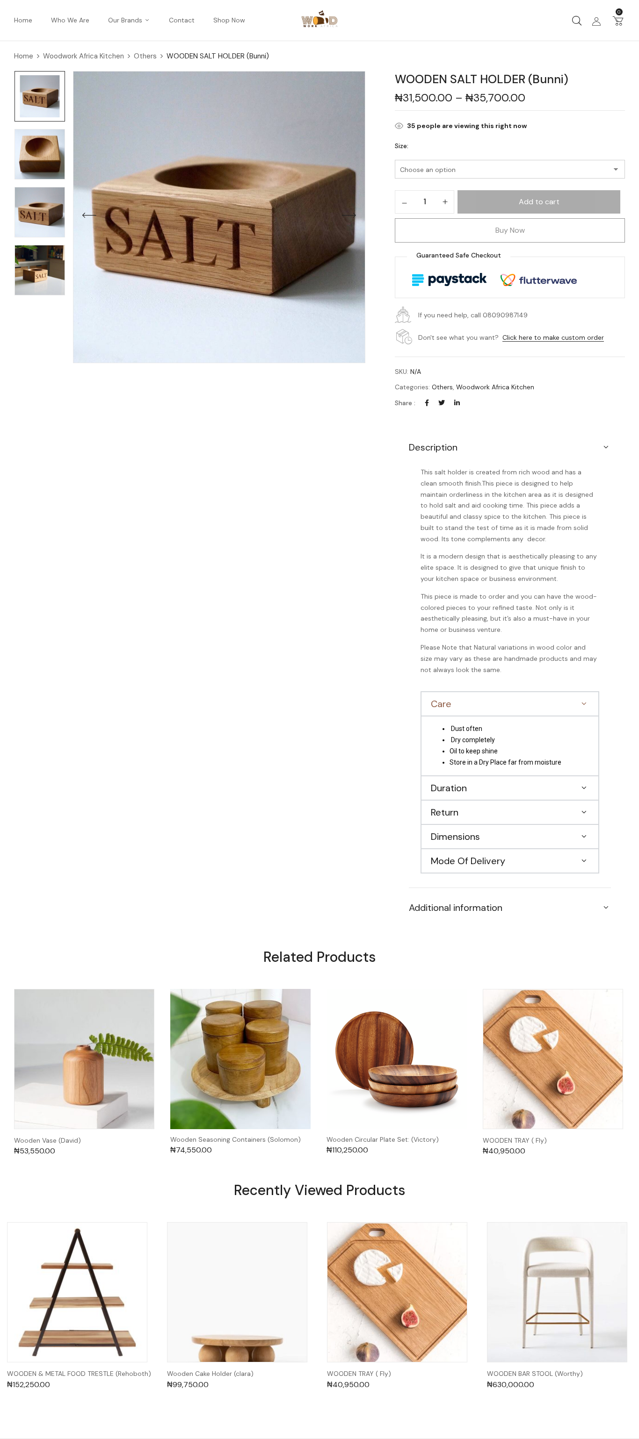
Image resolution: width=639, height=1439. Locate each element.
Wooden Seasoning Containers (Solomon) (235, 1140)
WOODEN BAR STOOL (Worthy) (535, 1374)
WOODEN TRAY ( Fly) (515, 1141)
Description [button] (433, 447)
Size (401, 146)
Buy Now (510, 230)
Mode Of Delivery (468, 861)
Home (23, 56)
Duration (449, 788)
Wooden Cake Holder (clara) (210, 1374)
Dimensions (455, 836)
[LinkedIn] (457, 403)
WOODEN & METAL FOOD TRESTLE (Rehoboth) (79, 1374)
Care (441, 704)
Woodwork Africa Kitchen (83, 56)
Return (444, 812)
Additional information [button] (455, 908)
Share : (405, 403)
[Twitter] (441, 403)
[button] (618, 20)
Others (145, 56)
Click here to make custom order (553, 337)
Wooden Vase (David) (47, 1141)
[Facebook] (427, 403)
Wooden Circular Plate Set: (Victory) (383, 1140)
